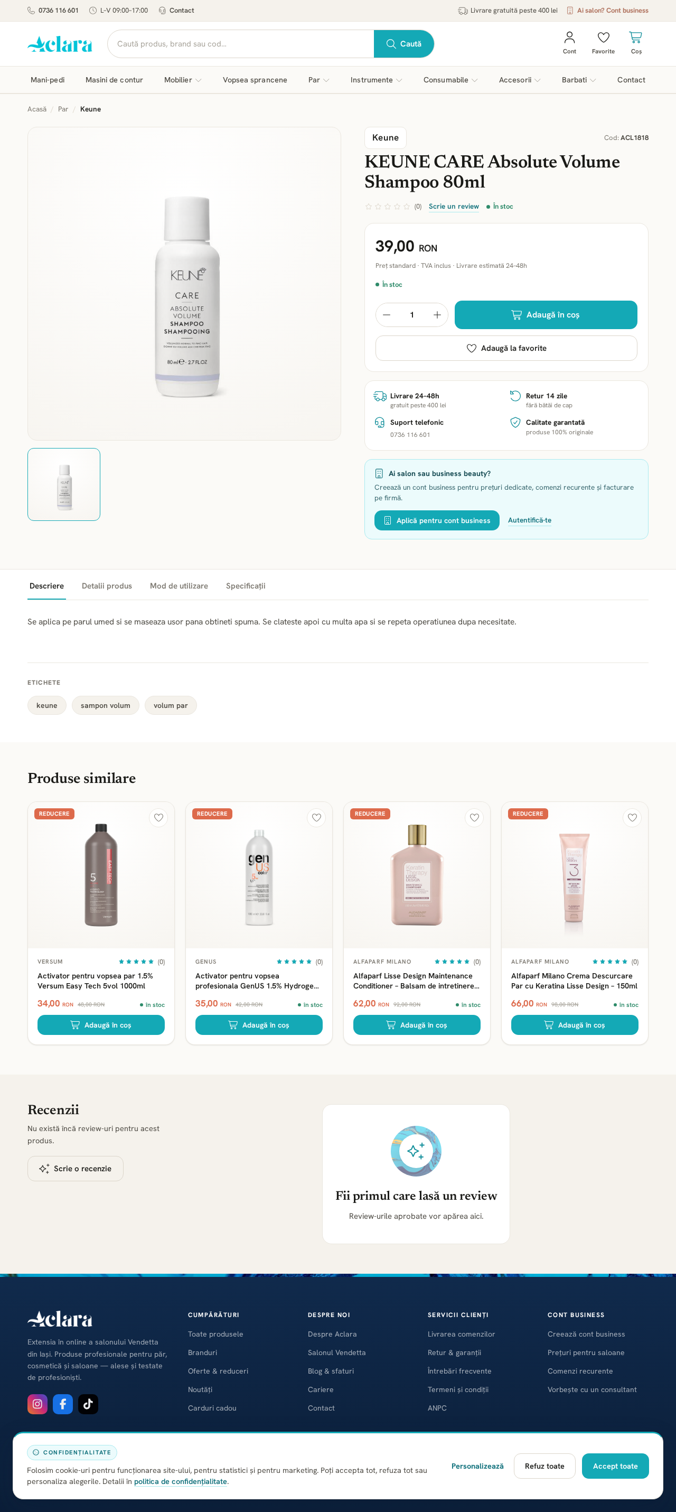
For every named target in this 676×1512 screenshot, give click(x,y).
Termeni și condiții (458, 1389)
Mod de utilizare (179, 586)
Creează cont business (586, 1334)
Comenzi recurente (580, 1371)
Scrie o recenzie (82, 1168)
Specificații (246, 586)
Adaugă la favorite (514, 348)
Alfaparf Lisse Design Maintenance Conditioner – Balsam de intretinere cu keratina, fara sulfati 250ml (413, 980)
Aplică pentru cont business (444, 520)
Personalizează (478, 1466)
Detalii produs (107, 586)
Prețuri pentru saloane (586, 1352)
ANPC (437, 1408)
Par (63, 109)
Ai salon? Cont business (613, 10)
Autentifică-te (529, 520)
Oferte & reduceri (218, 1371)
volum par (171, 705)
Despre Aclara (332, 1334)
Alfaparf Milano (382, 961)
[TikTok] (88, 1404)
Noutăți (200, 1389)
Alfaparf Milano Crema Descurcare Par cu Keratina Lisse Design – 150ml (574, 980)
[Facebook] (63, 1404)
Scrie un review (454, 206)
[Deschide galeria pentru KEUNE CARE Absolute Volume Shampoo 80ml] (184, 283)
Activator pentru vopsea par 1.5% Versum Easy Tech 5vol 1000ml (95, 980)
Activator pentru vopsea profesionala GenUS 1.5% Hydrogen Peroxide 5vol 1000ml (256, 980)
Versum (50, 961)
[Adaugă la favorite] (158, 817)
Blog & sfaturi (331, 1371)
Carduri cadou (212, 1408)
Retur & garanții (454, 1352)
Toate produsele (215, 1334)
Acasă (36, 109)
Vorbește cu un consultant (592, 1389)
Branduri (202, 1352)
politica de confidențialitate (180, 1481)
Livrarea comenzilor (461, 1334)
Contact (182, 10)
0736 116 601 (59, 10)
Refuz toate (545, 1466)
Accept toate (615, 1466)
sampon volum (105, 705)
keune (47, 705)
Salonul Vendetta (337, 1352)
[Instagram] (37, 1404)
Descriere (47, 586)
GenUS (206, 961)
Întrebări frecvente (460, 1371)
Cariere (321, 1389)
